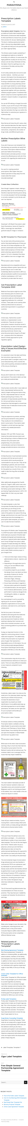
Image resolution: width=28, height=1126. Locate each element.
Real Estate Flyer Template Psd (13, 1102)
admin (5, 27)
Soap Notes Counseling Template (12, 1018)
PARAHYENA (14, 5)
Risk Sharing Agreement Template (12, 950)
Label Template (8, 1047)
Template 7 (17, 1047)
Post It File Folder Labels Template (14, 1096)
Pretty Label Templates (8, 999)
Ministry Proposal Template (12, 1104)
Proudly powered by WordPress (9, 1119)
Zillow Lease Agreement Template (14, 1107)
